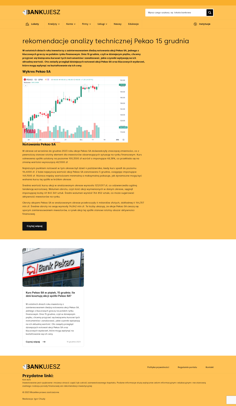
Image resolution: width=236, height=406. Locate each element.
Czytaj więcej (34, 226)
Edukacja (133, 24)
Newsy (118, 24)
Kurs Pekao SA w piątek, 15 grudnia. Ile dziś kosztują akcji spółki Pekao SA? (50, 294)
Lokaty (35, 24)
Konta (69, 24)
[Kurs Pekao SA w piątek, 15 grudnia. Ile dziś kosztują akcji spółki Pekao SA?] (53, 267)
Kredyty (52, 24)
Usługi (101, 24)
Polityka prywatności (158, 367)
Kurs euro (26, 380)
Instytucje (204, 24)
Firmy (85, 24)
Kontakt (210, 367)
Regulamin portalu (187, 367)
